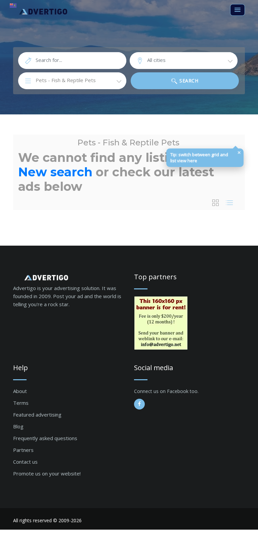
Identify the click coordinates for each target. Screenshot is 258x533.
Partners (23, 450)
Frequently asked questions (45, 438)
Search (188, 80)
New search (55, 172)
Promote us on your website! (47, 473)
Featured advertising (37, 414)
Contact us (25, 461)
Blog (18, 426)
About (20, 391)
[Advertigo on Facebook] (139, 404)
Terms (21, 402)
